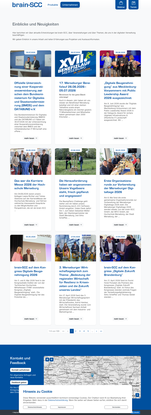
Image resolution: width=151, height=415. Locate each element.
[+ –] (92, 377)
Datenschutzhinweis (35, 407)
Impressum (62, 407)
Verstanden (116, 407)
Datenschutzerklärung (58, 400)
